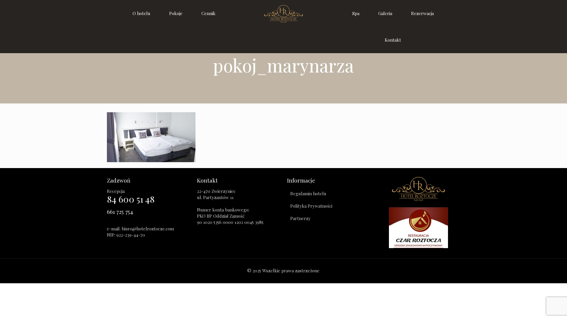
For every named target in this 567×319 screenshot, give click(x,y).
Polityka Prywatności (311, 206)
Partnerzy (300, 218)
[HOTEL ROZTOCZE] (283, 13)
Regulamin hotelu (308, 193)
